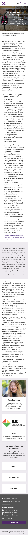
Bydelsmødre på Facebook (11, 510)
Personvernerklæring (8, 533)
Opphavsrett (21, 531)
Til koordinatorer (6, 504)
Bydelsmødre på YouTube (11, 515)
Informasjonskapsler (20, 533)
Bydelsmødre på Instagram (11, 512)
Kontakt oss (14, 522)
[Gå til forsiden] (4, 3)
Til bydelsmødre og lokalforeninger (11, 501)
